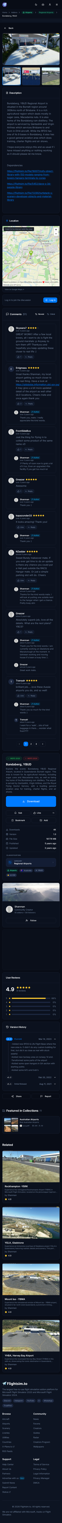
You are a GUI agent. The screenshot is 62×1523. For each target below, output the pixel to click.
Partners (6, 1473)
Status (5, 1492)
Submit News (8, 1483)
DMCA (36, 1483)
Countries (6, 1442)
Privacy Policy (40, 1469)
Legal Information (41, 1473)
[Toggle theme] (36, 4)
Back (11, 28)
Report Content (9, 1487)
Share (18, 1096)
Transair (20, 680)
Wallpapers (38, 1446)
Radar (36, 1437)
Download (33, 801)
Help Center (8, 1464)
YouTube (30, 1401)
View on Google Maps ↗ (14, 289)
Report (48, 1096)
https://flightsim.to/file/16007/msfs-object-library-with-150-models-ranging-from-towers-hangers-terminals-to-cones (30, 174)
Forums (36, 1423)
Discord (7, 1401)
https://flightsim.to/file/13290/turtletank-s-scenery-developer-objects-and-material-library (30, 196)
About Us (6, 1469)
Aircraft (5, 1419)
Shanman (24, 412)
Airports (28, 12)
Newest (41, 314)
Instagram (19, 1401)
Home (4, 12)
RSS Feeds (7, 1451)
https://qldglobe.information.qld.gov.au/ (37, 384)
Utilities (5, 1437)
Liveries (6, 1433)
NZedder (20, 551)
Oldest (52, 314)
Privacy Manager (41, 1478)
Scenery (6, 1428)
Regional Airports (46, 12)
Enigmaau (21, 367)
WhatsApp (48, 1401)
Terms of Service (41, 1464)
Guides (36, 1433)
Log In (53, 300)
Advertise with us (13, 1478)
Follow (33, 920)
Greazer (20, 479)
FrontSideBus (23, 430)
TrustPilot (8, 1405)
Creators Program (41, 1442)
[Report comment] (37, 357)
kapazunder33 (24, 515)
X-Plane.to (7, 1446)
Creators (37, 1428)
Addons (14, 12)
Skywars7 (21, 328)
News (36, 1419)
